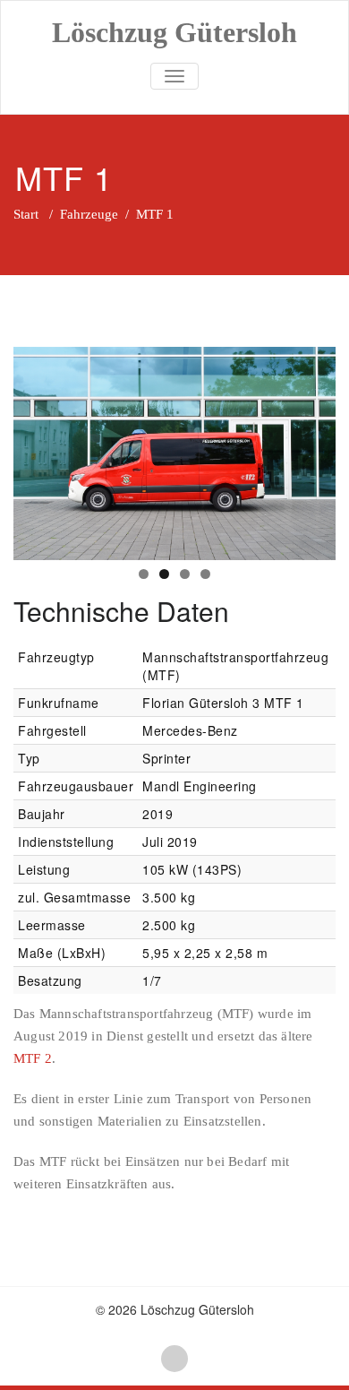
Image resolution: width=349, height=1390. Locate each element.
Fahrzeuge (89, 214)
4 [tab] (205, 574)
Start (25, 214)
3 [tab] (185, 574)
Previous (35, 449)
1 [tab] (144, 574)
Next (313, 449)
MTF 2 (32, 1058)
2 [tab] (164, 574)
